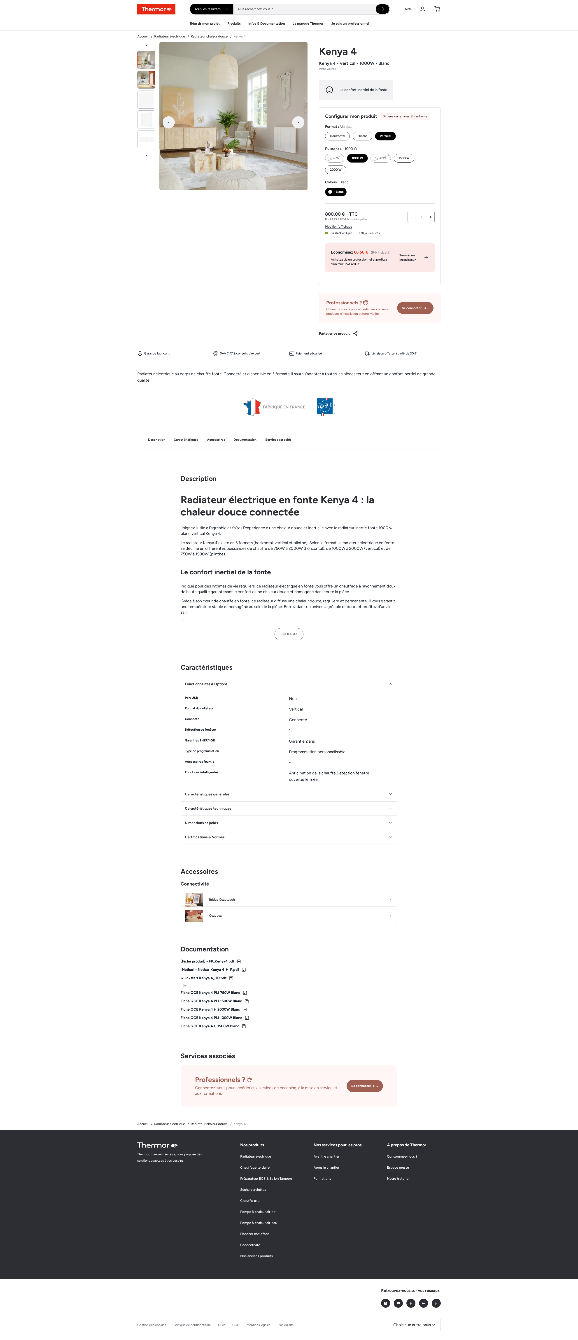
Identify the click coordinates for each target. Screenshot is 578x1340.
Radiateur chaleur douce (209, 36)
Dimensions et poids (201, 823)
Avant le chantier (326, 1156)
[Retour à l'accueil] (157, 1145)
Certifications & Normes (204, 837)
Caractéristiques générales (207, 794)
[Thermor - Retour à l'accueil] (156, 9)
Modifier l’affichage (338, 226)
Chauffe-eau (249, 1201)
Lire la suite (289, 634)
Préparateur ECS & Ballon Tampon (266, 1179)
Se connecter (412, 308)
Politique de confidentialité (192, 1325)
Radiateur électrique (170, 36)
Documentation (245, 440)
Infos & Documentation (266, 23)
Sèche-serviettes (253, 1190)
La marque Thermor (308, 23)
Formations (322, 1179)
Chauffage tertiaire (255, 1167)
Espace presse (398, 1167)
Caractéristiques (186, 440)
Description (156, 440)
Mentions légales (258, 1325)
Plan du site (286, 1325)
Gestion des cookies (151, 1325)
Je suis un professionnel (350, 23)
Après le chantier (326, 1167)
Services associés (278, 440)
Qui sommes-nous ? (402, 1156)
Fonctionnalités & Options (206, 684)
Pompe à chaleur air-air (257, 1212)
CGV (221, 1325)
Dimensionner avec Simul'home (405, 116)
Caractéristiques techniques (208, 808)
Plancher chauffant (254, 1234)
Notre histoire (397, 1179)
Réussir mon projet (205, 23)
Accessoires (216, 440)
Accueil (143, 36)
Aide (408, 9)
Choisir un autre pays (412, 1324)
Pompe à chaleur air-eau (258, 1223)
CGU (235, 1325)
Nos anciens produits (256, 1256)
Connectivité (250, 1245)
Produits (234, 23)
